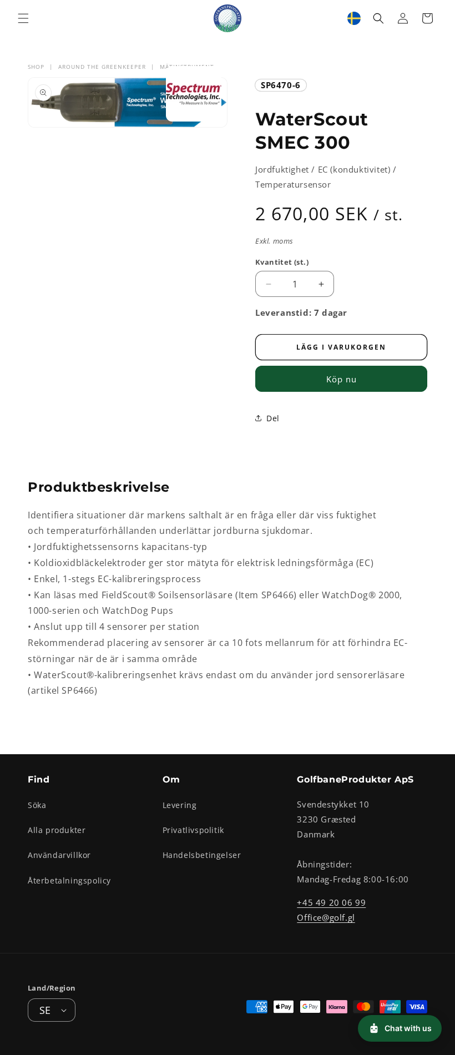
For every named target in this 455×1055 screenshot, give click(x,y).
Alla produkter (56, 830)
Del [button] (273, 418)
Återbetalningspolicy (69, 880)
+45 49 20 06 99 (331, 902)
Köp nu (341, 379)
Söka (37, 805)
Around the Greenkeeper (102, 66)
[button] (23, 18)
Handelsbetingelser (202, 855)
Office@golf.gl (326, 917)
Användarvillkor (59, 855)
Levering (180, 805)
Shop (36, 66)
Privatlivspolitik (193, 830)
